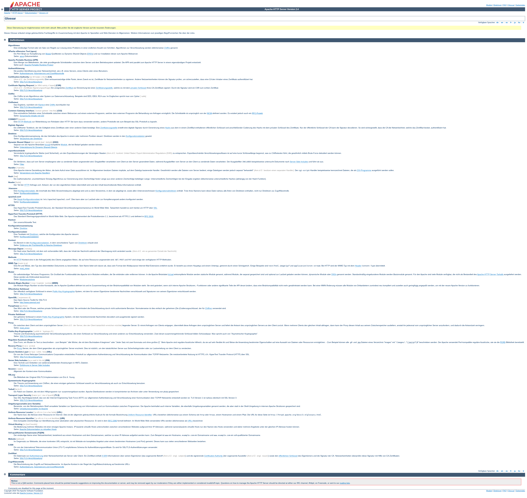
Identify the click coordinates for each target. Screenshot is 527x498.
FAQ (505, 5)
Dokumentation (31, 13)
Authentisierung (36, 456)
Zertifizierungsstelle (104, 88)
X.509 (104, 456)
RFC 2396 (112, 421)
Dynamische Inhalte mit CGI (32, 116)
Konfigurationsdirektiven (165, 191)
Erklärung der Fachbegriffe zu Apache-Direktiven (41, 245)
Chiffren (208, 308)
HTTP (26, 185)
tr (523, 22)
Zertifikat (69, 88)
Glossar (511, 5)
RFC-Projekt (257, 113)
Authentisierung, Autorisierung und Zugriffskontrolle (42, 73)
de (497, 22)
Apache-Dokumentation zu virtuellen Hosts (38, 429)
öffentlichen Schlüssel (288, 456)
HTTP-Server (17, 13)
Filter (22, 164)
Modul (48, 54)
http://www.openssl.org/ (30, 302)
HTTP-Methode (25, 122)
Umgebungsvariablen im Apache (34, 409)
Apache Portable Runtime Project (38, 65)
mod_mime (25, 268)
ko (519, 22)
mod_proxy (25, 328)
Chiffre (52, 105)
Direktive (23, 228)
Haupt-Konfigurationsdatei (28, 199)
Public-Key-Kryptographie (64, 291)
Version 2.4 (43, 13)
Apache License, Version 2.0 (31, 493)
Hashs (168, 128)
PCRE (502, 342)
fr (511, 22)
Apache (7, 13)
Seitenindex (520, 5)
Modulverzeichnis (27, 279)
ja (515, 22)
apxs (22, 56)
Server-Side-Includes (299, 162)
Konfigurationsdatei (26, 191)
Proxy (19, 348)
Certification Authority (213, 456)
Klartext (41, 105)
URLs (190, 421)
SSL (155, 208)
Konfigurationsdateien (135, 136)
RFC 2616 (148, 216)
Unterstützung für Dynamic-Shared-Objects (38, 147)
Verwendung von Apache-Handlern (35, 173)
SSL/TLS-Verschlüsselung (31, 82)
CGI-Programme (364, 170)
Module (489, 5)
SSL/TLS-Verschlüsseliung (31, 400)
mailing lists (345, 483)
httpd (47, 145)
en (502, 22)
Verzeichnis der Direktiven (31, 138)
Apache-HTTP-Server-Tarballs (490, 274)
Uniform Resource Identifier (140, 415)
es (506, 22)
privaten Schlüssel (138, 88)
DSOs (90, 54)
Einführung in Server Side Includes (35, 365)
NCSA (209, 113)
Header (358, 266)
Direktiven (497, 5)
